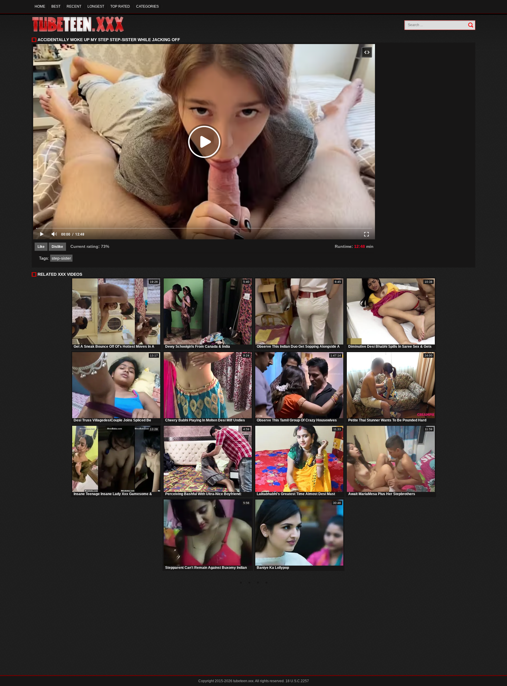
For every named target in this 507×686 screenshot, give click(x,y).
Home (40, 6)
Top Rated (120, 6)
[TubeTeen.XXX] (84, 24)
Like (41, 247)
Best (55, 6)
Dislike (57, 247)
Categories (147, 6)
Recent (74, 6)
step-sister (61, 258)
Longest (95, 6)
